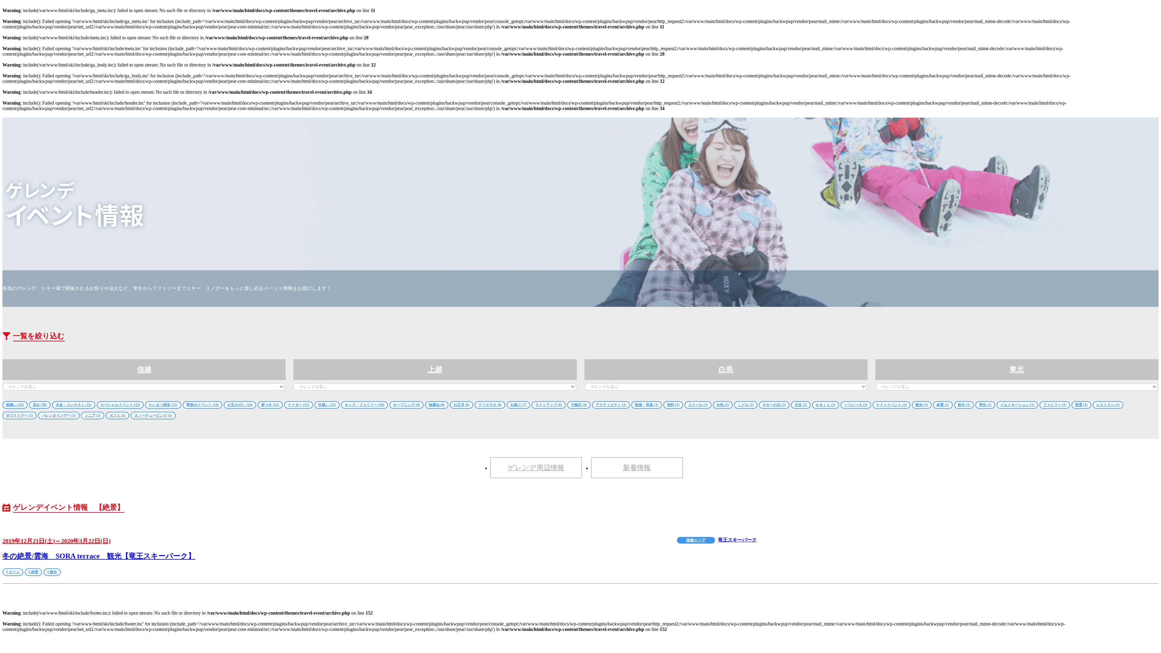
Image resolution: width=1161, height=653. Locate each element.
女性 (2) (723, 405)
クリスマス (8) (490, 405)
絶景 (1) (943, 405)
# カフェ (13, 572)
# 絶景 (33, 572)
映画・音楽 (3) (646, 405)
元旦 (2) (801, 405)
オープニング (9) (406, 405)
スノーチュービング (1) (153, 415)
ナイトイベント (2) (891, 405)
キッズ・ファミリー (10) (364, 405)
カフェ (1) (117, 415)
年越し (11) (327, 405)
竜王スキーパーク (737, 539)
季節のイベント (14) (202, 405)
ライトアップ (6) (548, 405)
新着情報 (637, 467)
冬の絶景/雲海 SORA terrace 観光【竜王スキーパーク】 (98, 556)
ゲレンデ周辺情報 (536, 467)
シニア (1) (93, 415)
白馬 (726, 369)
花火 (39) (40, 405)
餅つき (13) (270, 405)
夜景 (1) (1081, 405)
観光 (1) (921, 405)
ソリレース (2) (855, 405)
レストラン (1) (1108, 405)
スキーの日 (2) (774, 405)
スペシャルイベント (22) (120, 405)
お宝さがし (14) (239, 405)
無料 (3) (673, 405)
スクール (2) (698, 405)
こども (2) (746, 405)
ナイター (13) (298, 405)
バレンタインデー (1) (59, 415)
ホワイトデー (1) (19, 415)
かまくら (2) (825, 405)
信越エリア (696, 540)
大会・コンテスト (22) (74, 405)
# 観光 (52, 572)
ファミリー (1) (1054, 405)
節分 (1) (964, 405)
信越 (144, 369)
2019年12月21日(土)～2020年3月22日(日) (56, 541)
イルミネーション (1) (1017, 405)
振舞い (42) (15, 405)
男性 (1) (985, 405)
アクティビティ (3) (611, 405)
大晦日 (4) (579, 405)
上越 (435, 369)
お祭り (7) (518, 405)
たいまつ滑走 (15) (163, 405)
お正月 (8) (462, 405)
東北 (1017, 369)
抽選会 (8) (437, 405)
